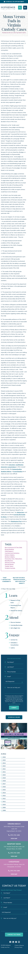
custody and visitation (12, 553)
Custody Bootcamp (16, 625)
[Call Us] (20, 8)
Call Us (13, 648)
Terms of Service (11, 703)
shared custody (10, 562)
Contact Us (14, 640)
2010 (4, 804)
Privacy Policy (17, 703)
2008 (4, 810)
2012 (4, 798)
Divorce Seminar (16, 622)
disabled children (6, 471)
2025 (4, 760)
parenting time (9, 558)
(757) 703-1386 (15, 835)
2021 (4, 772)
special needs (9, 564)
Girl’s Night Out (15, 628)
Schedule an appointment (15, 1)
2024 (4, 763)
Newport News (14, 844)
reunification (19, 464)
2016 (4, 786)
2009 (4, 807)
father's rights (9, 555)
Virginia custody (10, 568)
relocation (12, 464)
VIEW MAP (14, 838)
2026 (4, 757)
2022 (4, 769)
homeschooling (17, 469)
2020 (4, 775)
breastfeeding (17, 471)
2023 (4, 766)
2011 (4, 801)
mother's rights (10, 557)
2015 (4, 789)
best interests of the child (13, 547)
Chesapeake (14, 862)
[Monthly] (14, 736)
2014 (4, 792)
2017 (4, 784)
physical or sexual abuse (8, 467)
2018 (4, 781)
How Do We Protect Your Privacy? (14, 658)
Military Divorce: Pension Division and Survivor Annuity (19, 580)
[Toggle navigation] (25, 8)
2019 (4, 778)
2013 (4, 795)
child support (9, 551)
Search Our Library (16, 610)
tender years (9, 566)
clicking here (20, 512)
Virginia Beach (14, 824)
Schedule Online (14, 717)
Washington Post (16, 521)
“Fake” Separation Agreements (6, 579)
